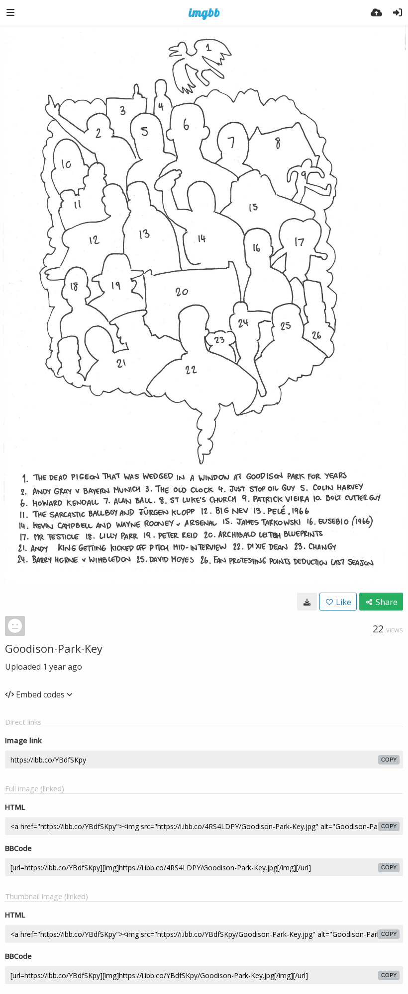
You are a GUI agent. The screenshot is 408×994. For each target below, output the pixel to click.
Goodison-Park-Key (53, 648)
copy (389, 760)
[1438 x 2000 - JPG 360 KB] (307, 602)
